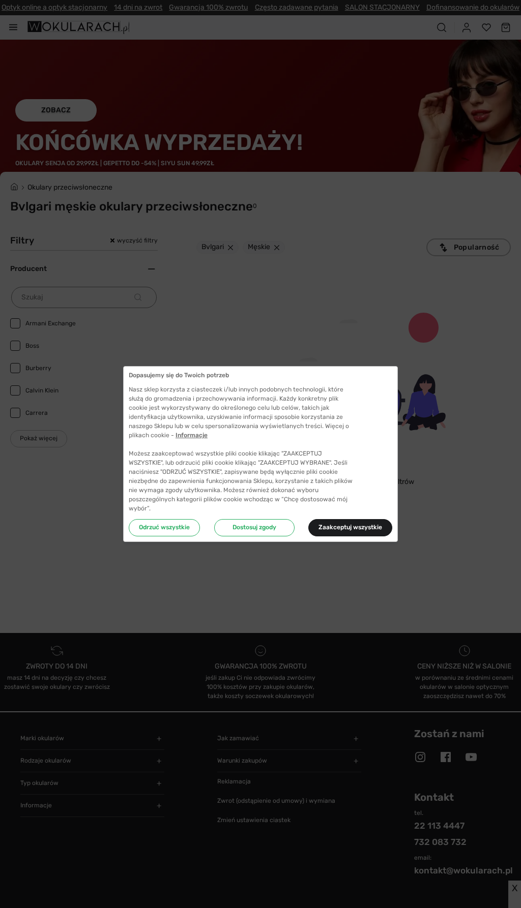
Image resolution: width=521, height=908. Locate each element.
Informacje (192, 435)
